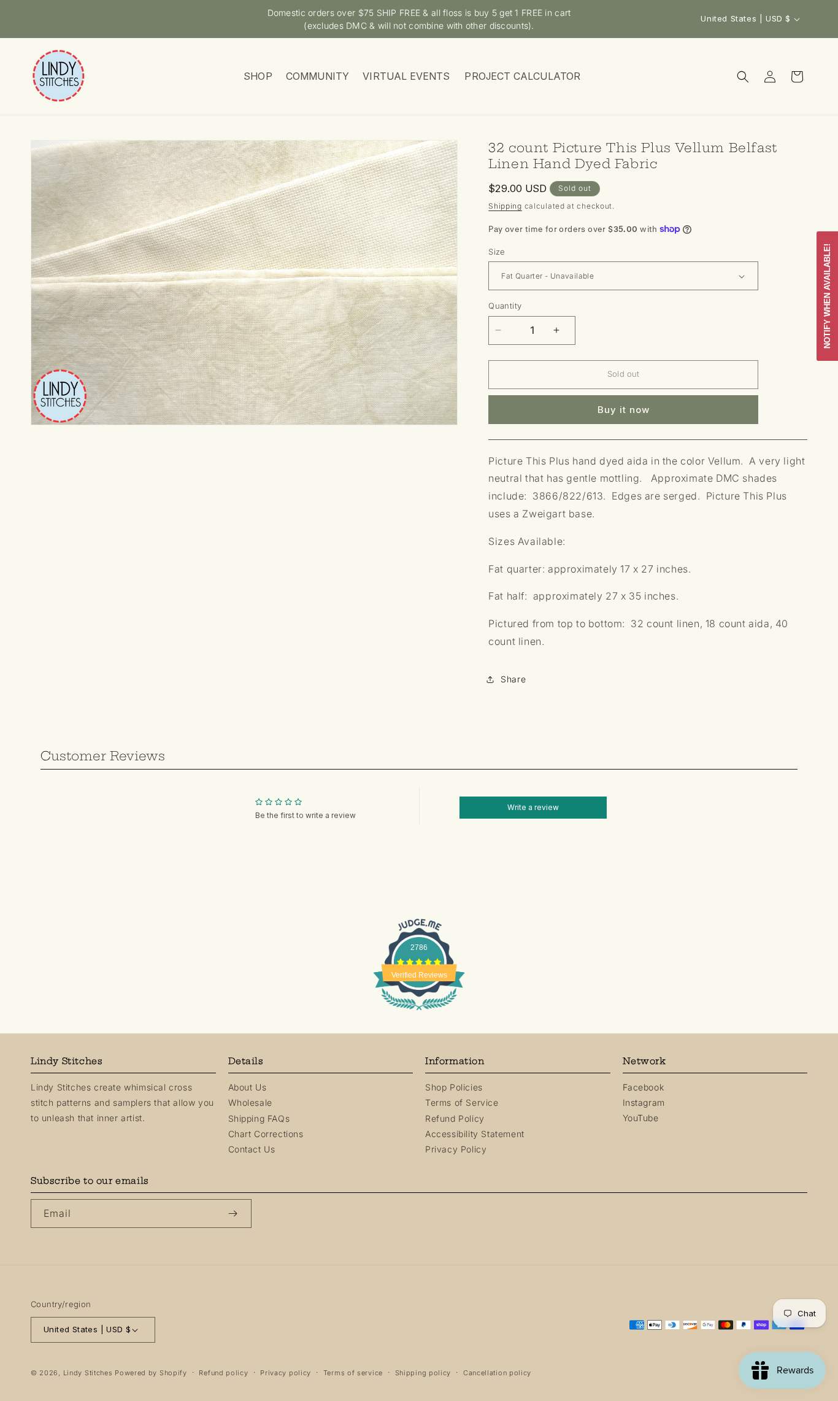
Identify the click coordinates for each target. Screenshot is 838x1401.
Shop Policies (454, 1087)
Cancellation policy (497, 1372)
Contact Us (251, 1149)
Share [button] (513, 679)
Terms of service (353, 1372)
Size (496, 252)
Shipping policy (423, 1372)
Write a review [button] (533, 807)
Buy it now (624, 409)
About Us (247, 1087)
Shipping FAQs (259, 1118)
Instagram (644, 1102)
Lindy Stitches (88, 1372)
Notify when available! (827, 296)
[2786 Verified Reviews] (419, 1012)
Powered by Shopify (151, 1372)
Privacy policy (285, 1372)
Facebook (643, 1087)
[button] (257, 76)
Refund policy (223, 1372)
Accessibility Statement (475, 1134)
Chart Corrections (266, 1134)
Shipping (505, 205)
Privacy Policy (455, 1149)
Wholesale (250, 1102)
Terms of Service (462, 1102)
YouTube (641, 1118)
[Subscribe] (237, 1213)
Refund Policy (455, 1118)
